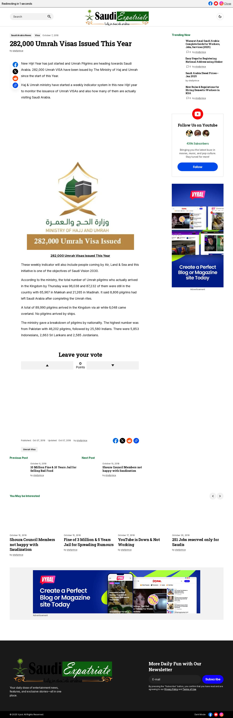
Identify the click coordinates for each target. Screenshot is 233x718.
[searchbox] (27, 16)
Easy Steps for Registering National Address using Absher (204, 60)
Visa (37, 35)
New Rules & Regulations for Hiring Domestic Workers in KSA (203, 90)
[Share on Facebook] (15, 64)
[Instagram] (221, 3)
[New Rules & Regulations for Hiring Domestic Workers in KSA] (177, 91)
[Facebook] (210, 3)
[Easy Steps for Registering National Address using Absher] (177, 62)
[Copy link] (15, 85)
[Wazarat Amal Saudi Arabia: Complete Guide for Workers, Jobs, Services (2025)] (177, 44)
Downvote (113, 365)
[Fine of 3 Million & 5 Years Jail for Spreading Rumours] (89, 516)
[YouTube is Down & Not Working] (143, 516)
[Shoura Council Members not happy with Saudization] (91, 472)
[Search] (49, 16)
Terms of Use (189, 689)
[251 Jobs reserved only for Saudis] (198, 516)
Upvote (47, 365)
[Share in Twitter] (15, 71)
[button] (220, 16)
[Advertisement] (47, 129)
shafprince (200, 52)
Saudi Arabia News (21, 35)
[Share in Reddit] (15, 78)
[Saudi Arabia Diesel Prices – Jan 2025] (177, 77)
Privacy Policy (171, 689)
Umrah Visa (29, 449)
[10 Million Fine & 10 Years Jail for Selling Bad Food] (19, 472)
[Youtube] (216, 3)
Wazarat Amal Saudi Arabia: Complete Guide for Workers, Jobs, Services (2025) (203, 44)
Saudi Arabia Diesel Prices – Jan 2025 (202, 75)
